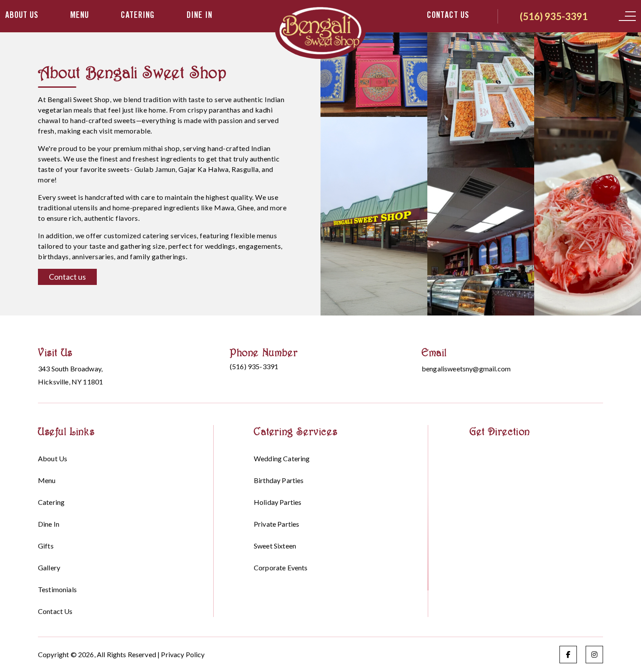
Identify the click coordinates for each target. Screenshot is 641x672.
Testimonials (57, 589)
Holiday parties (277, 502)
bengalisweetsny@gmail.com (466, 368)
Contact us (67, 276)
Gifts (46, 546)
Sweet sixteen (275, 546)
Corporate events (281, 567)
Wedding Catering (282, 458)
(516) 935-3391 (554, 16)
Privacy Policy (183, 654)
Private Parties (276, 524)
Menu (79, 16)
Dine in (199, 16)
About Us (21, 16)
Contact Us (448, 16)
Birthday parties (279, 480)
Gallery (49, 567)
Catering (138, 16)
